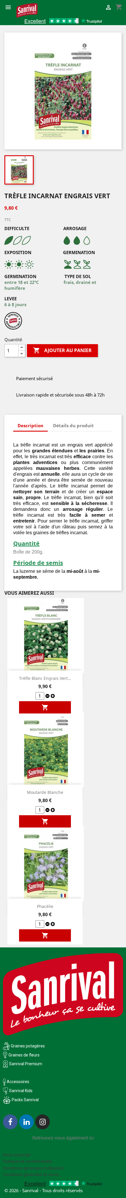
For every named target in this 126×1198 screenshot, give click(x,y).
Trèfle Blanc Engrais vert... (45, 678)
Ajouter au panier (62, 350)
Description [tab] (30, 425)
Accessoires (17, 1081)
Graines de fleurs (24, 1055)
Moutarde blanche (45, 792)
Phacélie (45, 906)
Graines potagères (28, 1046)
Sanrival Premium (25, 1063)
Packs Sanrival (25, 1099)
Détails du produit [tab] (73, 425)
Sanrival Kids (21, 1090)
